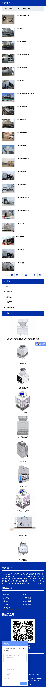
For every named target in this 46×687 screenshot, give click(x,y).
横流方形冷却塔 (23, 388)
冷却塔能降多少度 (22, 15)
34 (35, 275)
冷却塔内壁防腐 (21, 106)
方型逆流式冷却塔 (23, 511)
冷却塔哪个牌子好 (22, 210)
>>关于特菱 (27, 594)
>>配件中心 (27, 604)
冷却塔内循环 (21, 41)
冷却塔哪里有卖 (21, 132)
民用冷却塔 (20, 236)
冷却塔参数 (23, 535)
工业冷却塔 (23, 412)
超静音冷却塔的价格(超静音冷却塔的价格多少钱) (23, 339)
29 (12, 275)
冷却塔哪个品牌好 (22, 197)
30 (17, 275)
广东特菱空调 (8, 8)
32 (26, 275)
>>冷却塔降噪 (6, 608)
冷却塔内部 (20, 80)
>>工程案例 (27, 601)
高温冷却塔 (23, 461)
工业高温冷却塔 (23, 437)
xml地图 (36, 680)
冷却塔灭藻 (20, 249)
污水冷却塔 (23, 363)
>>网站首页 (5, 594)
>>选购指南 (5, 604)
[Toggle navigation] (41, 3)
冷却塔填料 (8, 297)
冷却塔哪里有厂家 (22, 145)
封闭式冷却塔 (23, 486)
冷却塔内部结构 (21, 67)
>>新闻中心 (5, 601)
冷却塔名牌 (20, 223)
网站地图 (31, 680)
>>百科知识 (27, 598)
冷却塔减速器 (9, 307)
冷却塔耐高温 (21, 119)
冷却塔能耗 (20, 28)
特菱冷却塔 (6, 3)
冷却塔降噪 (8, 291)
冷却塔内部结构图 (22, 54)
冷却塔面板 (20, 262)
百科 (17, 8)
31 (21, 275)
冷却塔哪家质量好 (22, 158)
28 (8, 275)
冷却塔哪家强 (21, 171)
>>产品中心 (5, 598)
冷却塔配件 (8, 302)
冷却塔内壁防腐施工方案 (25, 93)
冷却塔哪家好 (21, 184)
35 (40, 275)
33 (31, 275)
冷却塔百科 (25, 8)
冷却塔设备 (23, 560)
